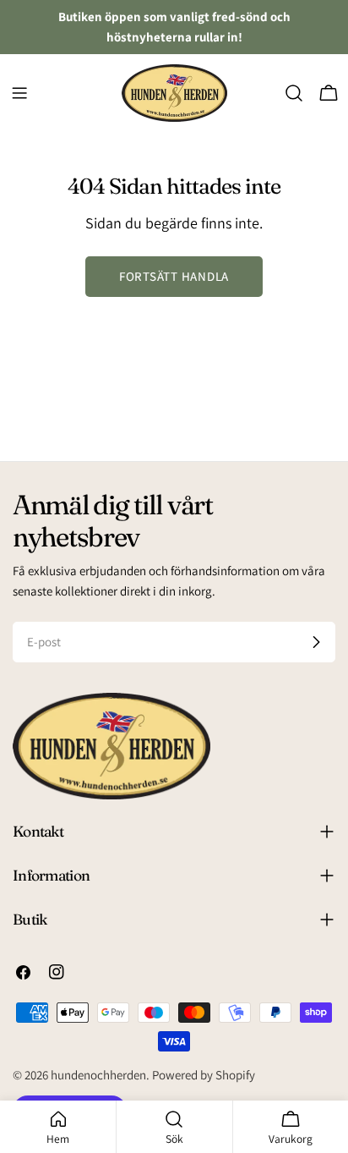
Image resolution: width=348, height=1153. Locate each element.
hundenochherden (98, 1075)
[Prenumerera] (316, 642)
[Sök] (294, 93)
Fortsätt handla (174, 276)
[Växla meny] (19, 93)
